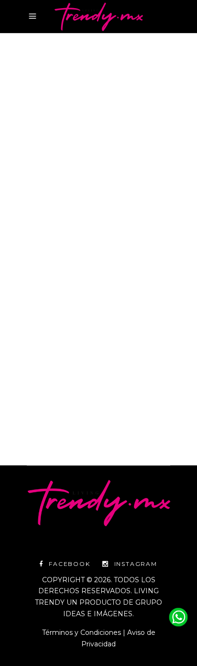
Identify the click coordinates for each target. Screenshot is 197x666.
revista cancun (94, 197)
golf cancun (47, 186)
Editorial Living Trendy (74, 395)
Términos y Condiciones (81, 632)
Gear (104, 175)
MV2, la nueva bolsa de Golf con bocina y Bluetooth (92, 242)
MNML (131, 186)
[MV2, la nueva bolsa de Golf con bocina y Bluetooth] (98, 106)
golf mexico (95, 186)
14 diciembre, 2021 (56, 175)
